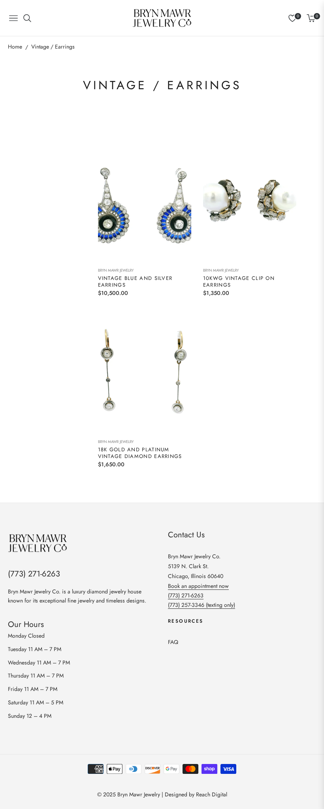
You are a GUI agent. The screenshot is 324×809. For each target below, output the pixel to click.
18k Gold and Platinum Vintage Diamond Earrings (140, 453)
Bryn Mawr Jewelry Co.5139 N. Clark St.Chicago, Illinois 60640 (195, 566)
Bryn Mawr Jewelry (116, 270)
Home (15, 47)
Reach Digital (211, 794)
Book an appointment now (198, 586)
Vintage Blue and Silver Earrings (135, 282)
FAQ (173, 642)
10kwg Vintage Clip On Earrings (239, 282)
